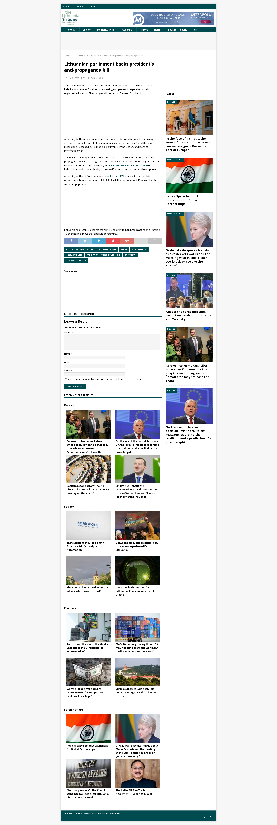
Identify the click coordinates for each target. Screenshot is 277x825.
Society (69, 506)
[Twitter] (204, 817)
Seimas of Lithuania (76, 260)
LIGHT (157, 29)
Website (68, 370)
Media (124, 249)
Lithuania (69, 29)
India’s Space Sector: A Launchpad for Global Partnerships (182, 200)
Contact (81, 6)
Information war (107, 249)
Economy (70, 608)
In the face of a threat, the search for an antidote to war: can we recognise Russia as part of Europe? (188, 144)
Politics (94, 78)
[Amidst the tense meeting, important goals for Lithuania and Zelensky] (189, 290)
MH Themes (115, 813)
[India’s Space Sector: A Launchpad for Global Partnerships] (189, 175)
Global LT (128, 29)
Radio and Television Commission (128, 165)
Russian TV (116, 176)
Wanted (93, 6)
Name (67, 353)
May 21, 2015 (73, 78)
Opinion (87, 29)
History (144, 29)
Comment (69, 332)
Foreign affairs (105, 29)
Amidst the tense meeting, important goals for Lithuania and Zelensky (188, 315)
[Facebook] (210, 817)
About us (67, 6)
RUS (195, 29)
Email (67, 362)
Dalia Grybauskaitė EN (82, 249)
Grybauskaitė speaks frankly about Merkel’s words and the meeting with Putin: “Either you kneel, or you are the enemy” (188, 257)
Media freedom (139, 249)
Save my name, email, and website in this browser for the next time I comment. (104, 379)
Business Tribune (177, 29)
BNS (85, 78)
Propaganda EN (74, 255)
